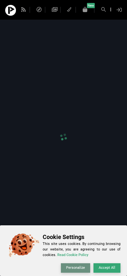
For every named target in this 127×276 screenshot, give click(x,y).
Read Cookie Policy (72, 255)
